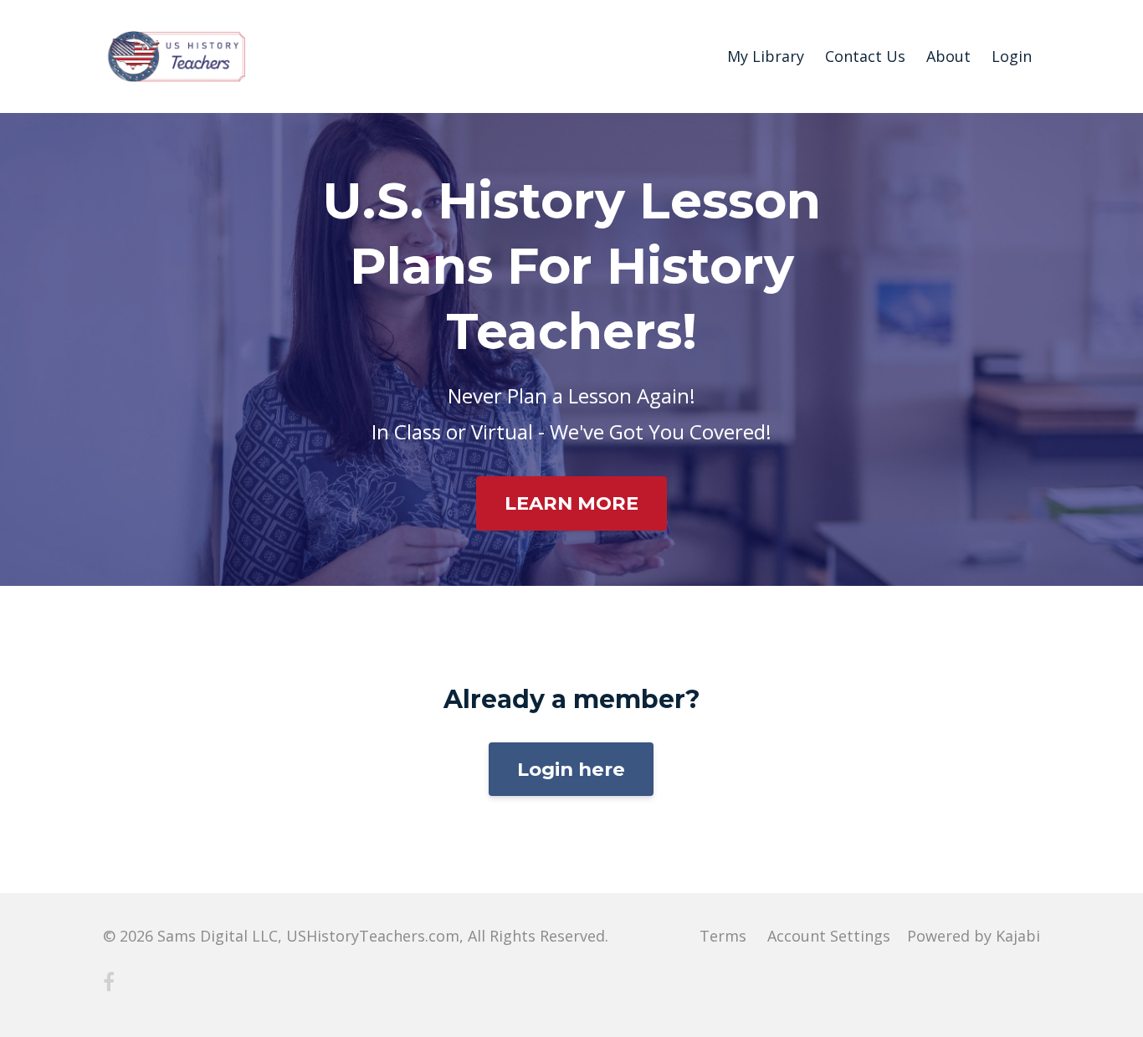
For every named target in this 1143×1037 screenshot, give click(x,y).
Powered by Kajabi (973, 936)
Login (1012, 56)
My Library (765, 56)
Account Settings (828, 936)
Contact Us (865, 56)
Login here (571, 769)
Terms (723, 936)
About (948, 56)
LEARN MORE (571, 503)
